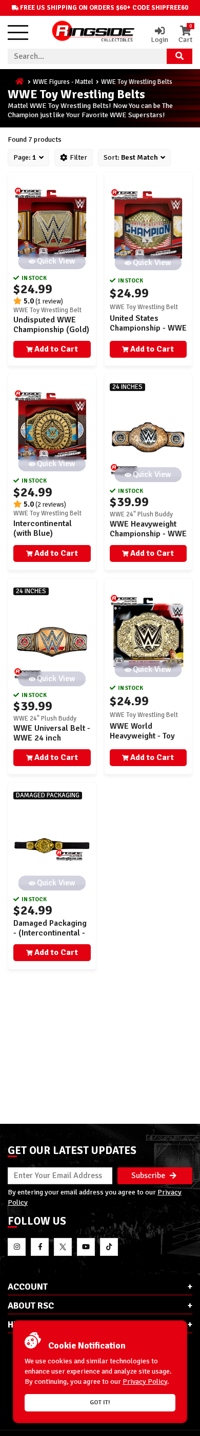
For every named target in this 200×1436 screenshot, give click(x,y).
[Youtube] (86, 1247)
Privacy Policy (145, 1381)
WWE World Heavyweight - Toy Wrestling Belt (142, 736)
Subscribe (149, 1175)
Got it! (100, 1402)
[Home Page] (20, 82)
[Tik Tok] (109, 1247)
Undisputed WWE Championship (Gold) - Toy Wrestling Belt (51, 329)
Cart (185, 35)
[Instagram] (17, 1247)
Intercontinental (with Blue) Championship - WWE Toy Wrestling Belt (51, 538)
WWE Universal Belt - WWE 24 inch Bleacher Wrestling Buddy (51, 743)
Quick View (56, 261)
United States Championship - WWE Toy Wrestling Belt (148, 328)
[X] (63, 1247)
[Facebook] (40, 1247)
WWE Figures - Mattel (63, 82)
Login (159, 39)
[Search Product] (179, 56)
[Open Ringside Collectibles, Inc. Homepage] (93, 32)
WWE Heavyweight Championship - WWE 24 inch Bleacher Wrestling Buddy (148, 539)
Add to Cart (56, 349)
